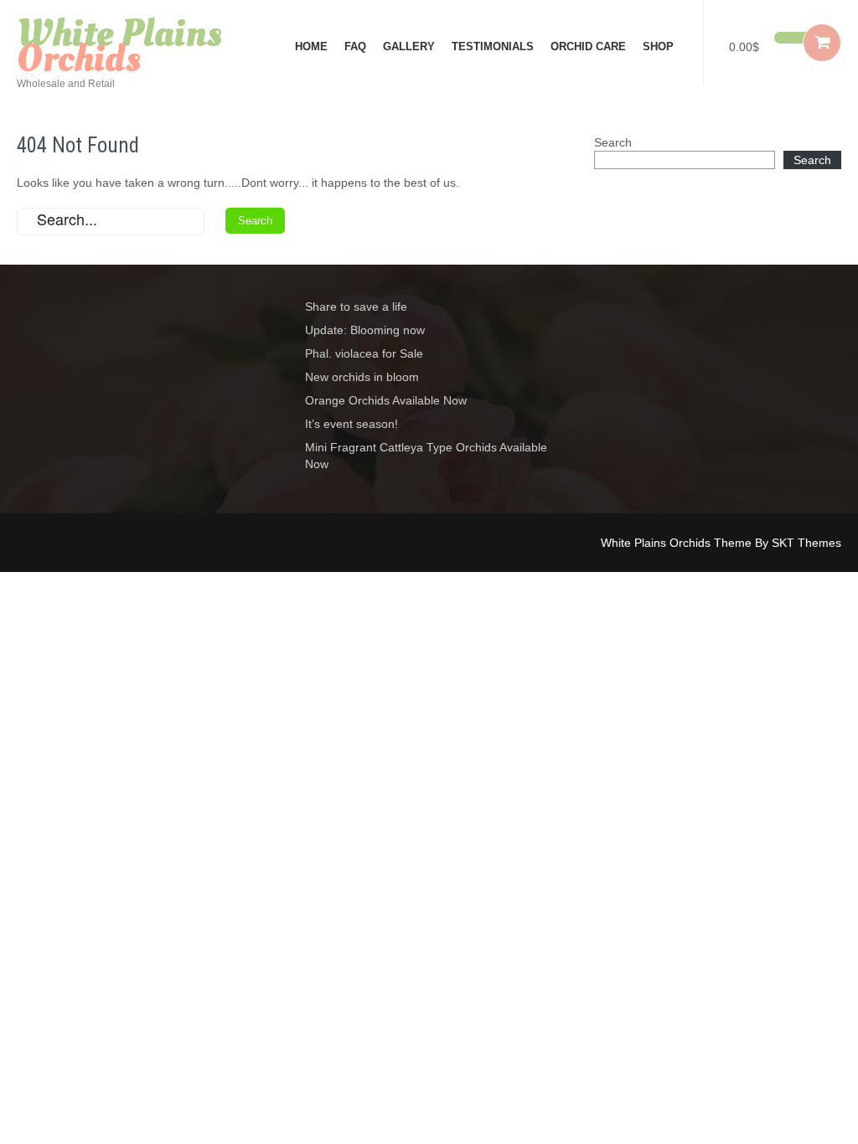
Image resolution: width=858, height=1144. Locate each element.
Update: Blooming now (365, 330)
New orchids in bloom (362, 377)
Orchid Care (588, 46)
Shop (658, 46)
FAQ (355, 46)
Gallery (409, 46)
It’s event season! (351, 423)
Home (311, 46)
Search (613, 142)
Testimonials (493, 46)
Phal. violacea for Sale (364, 353)
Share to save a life (356, 306)
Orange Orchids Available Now (386, 400)
